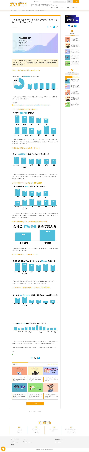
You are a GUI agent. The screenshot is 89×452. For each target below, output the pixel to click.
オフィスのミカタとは (15, 439)
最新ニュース (16, 10)
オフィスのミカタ (70, 432)
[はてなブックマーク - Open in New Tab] (53, 27)
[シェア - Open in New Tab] (47, 27)
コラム (18, 432)
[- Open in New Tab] (72, 19)
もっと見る (35, 403)
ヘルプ (24, 439)
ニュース (18, 429)
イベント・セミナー (36, 429)
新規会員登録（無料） (59, 439)
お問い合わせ (75, 7)
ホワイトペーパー (53, 429)
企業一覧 (36, 432)
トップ (11, 10)
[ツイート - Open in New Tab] (50, 27)
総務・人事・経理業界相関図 (70, 429)
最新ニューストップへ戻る (36, 411)
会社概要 (12, 444)
